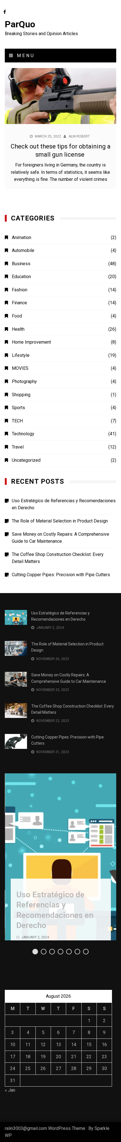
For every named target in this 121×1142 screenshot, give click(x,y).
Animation (21, 237)
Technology (23, 433)
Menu (24, 55)
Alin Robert (79, 136)
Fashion (19, 289)
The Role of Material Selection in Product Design (60, 521)
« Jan (10, 1090)
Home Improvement (31, 342)
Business (21, 263)
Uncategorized (26, 460)
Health (18, 329)
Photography (24, 381)
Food (17, 316)
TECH (17, 421)
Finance (19, 302)
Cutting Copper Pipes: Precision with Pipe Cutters (61, 574)
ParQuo (20, 24)
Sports (18, 407)
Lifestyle (21, 355)
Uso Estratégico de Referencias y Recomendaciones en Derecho (64, 504)
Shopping (21, 394)
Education (21, 276)
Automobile (23, 250)
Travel (18, 447)
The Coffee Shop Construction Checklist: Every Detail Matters (58, 558)
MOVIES (20, 368)
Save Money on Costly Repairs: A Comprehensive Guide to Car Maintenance (60, 537)
